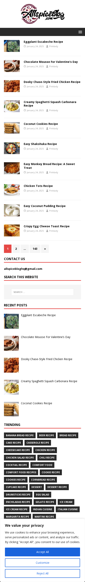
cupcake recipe (16, 487)
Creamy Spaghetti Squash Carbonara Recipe (50, 103)
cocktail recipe (16, 465)
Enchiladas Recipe (18, 502)
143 (35, 249)
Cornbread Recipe (43, 479)
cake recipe (13, 442)
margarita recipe (17, 516)
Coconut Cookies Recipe (41, 124)
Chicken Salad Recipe (20, 457)
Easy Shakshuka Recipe (40, 144)
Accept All (42, 552)
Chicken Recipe (45, 450)
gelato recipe (45, 502)
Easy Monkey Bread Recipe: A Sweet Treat (49, 165)
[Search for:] (42, 292)
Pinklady (53, 46)
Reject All (42, 573)
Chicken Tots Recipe (38, 186)
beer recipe (46, 435)
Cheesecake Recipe (18, 450)
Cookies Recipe (16, 479)
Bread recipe (68, 435)
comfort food (42, 465)
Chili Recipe (47, 457)
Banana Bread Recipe (20, 435)
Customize (42, 563)
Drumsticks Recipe (18, 494)
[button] (79, 32)
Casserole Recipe (37, 442)
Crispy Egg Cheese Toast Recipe (47, 226)
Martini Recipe (44, 516)
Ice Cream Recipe (16, 509)
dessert (36, 487)
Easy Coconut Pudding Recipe (45, 206)
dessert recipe (57, 487)
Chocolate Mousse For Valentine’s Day (51, 62)
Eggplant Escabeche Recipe (43, 42)
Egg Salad (42, 494)
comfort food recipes (21, 472)
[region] (42, 550)
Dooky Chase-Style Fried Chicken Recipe (52, 82)
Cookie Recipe (51, 472)
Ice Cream (66, 502)
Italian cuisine (68, 509)
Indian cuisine (42, 509)
